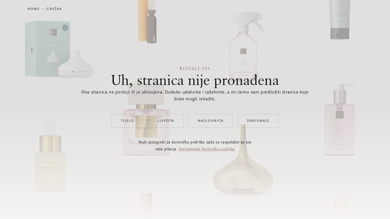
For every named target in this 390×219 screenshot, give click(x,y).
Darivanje (258, 121)
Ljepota (166, 121)
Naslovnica (211, 121)
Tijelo (127, 121)
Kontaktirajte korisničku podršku (207, 149)
